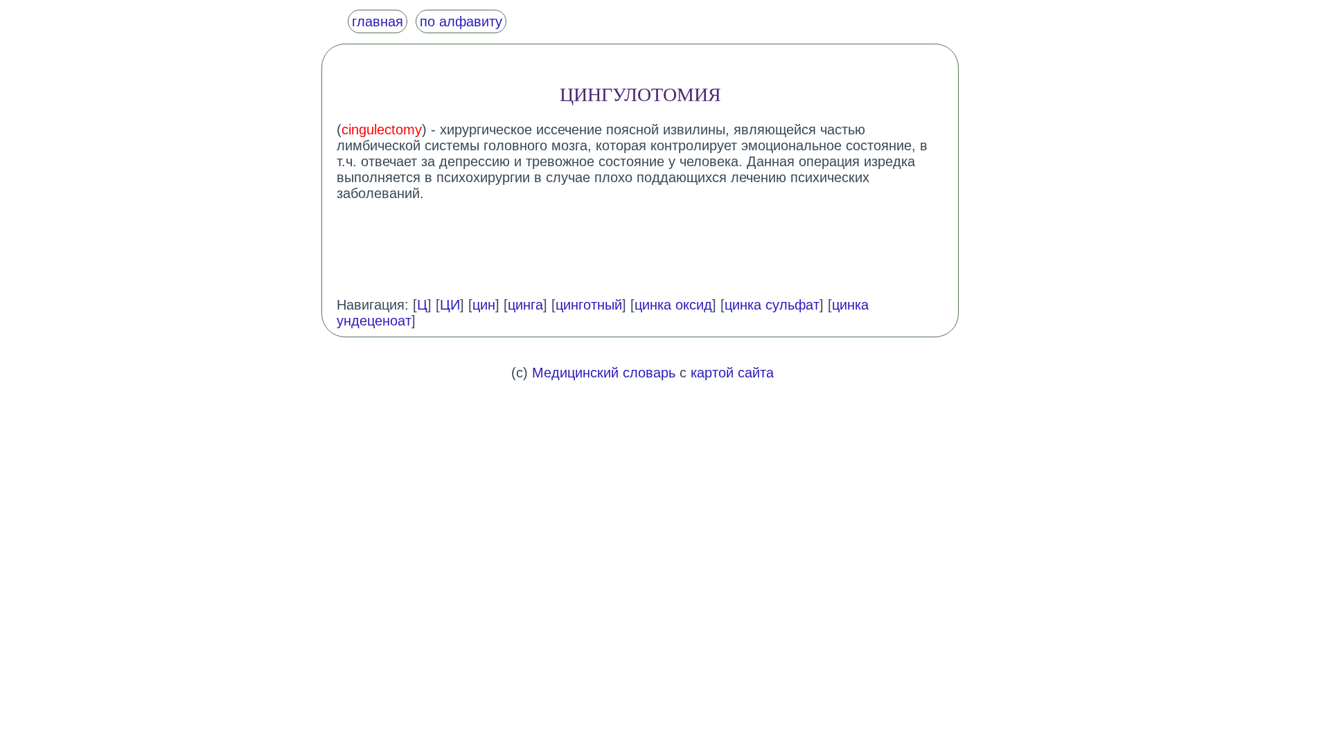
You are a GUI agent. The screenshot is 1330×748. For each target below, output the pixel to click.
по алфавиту (461, 21)
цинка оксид (673, 304)
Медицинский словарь (603, 372)
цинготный (589, 304)
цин (483, 304)
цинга (525, 304)
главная (377, 21)
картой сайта (732, 372)
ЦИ (450, 304)
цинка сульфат (772, 304)
